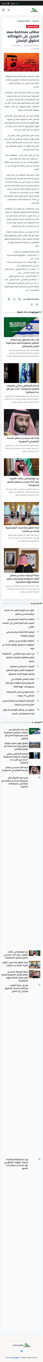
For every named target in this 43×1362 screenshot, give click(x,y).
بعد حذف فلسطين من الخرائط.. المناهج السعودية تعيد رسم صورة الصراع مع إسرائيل (22, 343)
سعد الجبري (29, 83)
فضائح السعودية (23, 21)
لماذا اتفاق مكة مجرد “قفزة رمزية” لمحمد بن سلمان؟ (22, 529)
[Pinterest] (37, 304)
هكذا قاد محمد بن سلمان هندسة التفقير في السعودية (23, 439)
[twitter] (21, 1351)
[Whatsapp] (32, 304)
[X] (14, 299)
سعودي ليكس (14, 1357)
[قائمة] (3, 10)
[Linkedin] (9, 299)
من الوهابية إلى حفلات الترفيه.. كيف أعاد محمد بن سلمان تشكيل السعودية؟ (23, 482)
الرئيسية (35, 21)
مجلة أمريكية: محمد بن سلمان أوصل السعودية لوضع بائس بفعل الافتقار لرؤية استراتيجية (23, 579)
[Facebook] (19, 299)
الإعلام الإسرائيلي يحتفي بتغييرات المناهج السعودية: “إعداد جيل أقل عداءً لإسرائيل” (22, 389)
